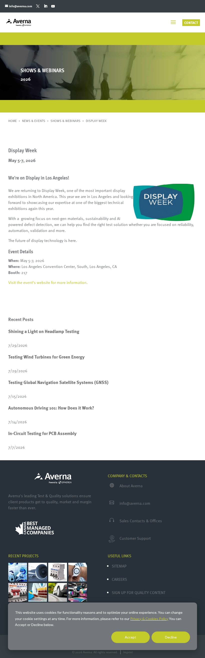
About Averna (131, 486)
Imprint (128, 652)
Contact (191, 22)
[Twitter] (38, 6)
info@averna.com (135, 503)
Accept (130, 637)
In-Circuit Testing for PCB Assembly (42, 433)
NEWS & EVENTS (34, 120)
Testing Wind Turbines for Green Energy (46, 356)
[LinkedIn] (45, 6)
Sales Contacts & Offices (141, 521)
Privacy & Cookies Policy (149, 618)
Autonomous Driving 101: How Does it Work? (51, 408)
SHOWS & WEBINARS (65, 120)
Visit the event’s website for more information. (48, 283)
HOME (13, 120)
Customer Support (135, 538)
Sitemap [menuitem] (119, 566)
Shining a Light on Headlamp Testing (43, 331)
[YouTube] (53, 6)
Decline (171, 637)
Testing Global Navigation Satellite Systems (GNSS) (58, 382)
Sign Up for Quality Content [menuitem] (138, 593)
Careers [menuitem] (119, 579)
